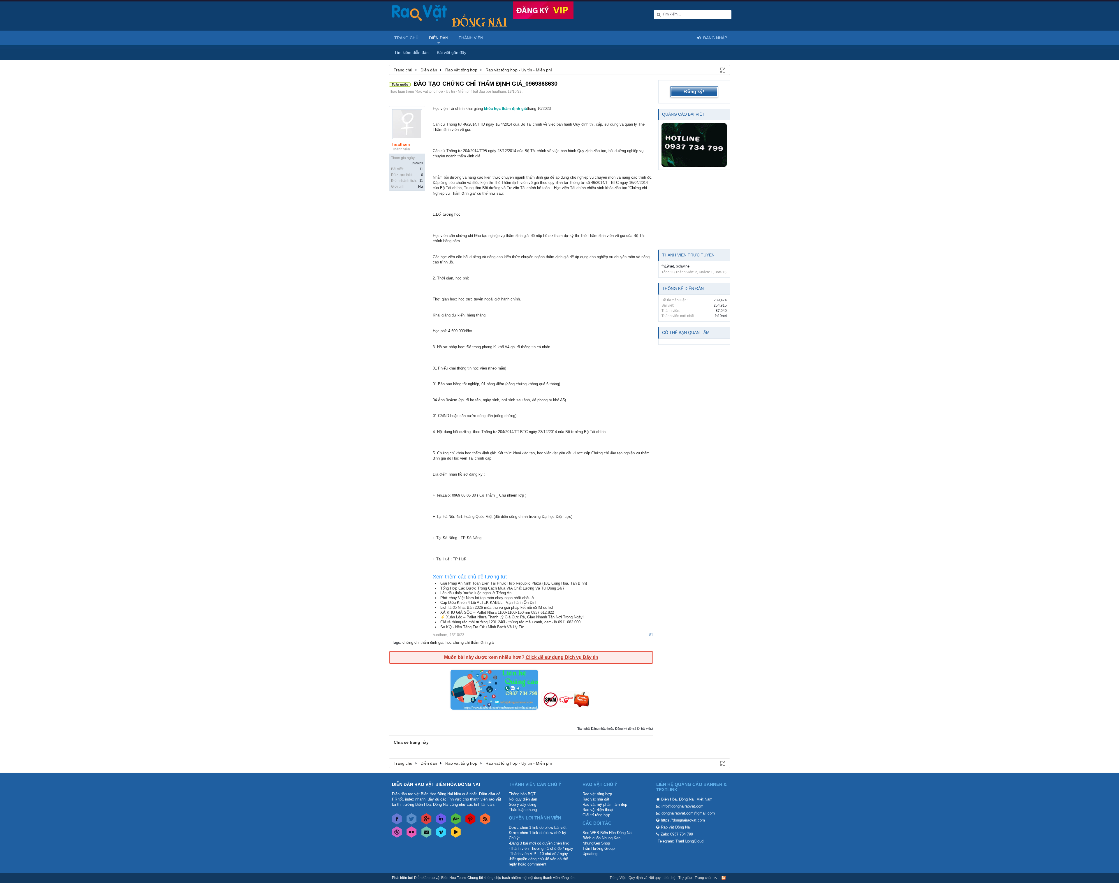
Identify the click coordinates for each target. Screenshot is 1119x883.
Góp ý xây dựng (522, 804)
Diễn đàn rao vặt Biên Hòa (435, 878)
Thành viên (471, 38)
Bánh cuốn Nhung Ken (601, 838)
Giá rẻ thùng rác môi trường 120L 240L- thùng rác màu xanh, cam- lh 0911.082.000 (510, 622)
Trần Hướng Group (599, 848)
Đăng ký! (694, 91)
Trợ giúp (685, 878)
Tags (396, 642)
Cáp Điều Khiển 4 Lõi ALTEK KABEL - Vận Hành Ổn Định (488, 602)
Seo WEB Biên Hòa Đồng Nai (607, 833)
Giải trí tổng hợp (596, 815)
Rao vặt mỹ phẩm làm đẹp (605, 804)
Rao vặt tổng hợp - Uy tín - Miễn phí (443, 91)
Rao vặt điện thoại (598, 810)
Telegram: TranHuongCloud (680, 841)
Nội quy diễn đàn (523, 799)
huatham (499, 91)
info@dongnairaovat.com (682, 806)
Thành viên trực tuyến (688, 255)
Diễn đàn (438, 38)
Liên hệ (669, 878)
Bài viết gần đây (451, 52)
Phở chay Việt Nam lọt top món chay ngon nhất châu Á (487, 598)
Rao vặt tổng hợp (597, 794)
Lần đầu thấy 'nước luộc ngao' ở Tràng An (475, 593)
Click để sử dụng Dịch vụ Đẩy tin (562, 657)
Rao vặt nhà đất (596, 799)
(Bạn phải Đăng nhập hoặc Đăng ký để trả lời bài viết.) (615, 728)
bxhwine (682, 266)
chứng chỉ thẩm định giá (422, 642)
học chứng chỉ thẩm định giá (470, 642)
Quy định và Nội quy (645, 878)
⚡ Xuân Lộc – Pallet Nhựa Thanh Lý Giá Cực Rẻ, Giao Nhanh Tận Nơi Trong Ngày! (512, 617)
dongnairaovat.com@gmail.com (688, 813)
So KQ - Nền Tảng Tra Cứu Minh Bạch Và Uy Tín (482, 627)
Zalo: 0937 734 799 (677, 834)
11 (421, 169)
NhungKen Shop (596, 843)
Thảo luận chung (523, 810)
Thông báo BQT (522, 794)
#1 (651, 635)
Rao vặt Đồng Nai (676, 827)
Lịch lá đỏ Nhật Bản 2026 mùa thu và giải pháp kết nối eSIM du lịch (497, 607)
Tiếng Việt (618, 878)
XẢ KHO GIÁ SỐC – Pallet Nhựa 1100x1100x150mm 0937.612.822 (497, 612)
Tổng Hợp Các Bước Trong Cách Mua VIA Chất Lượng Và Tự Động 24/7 (502, 588)
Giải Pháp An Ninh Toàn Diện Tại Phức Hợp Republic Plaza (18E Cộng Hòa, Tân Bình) (513, 583)
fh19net (667, 266)
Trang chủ (406, 38)
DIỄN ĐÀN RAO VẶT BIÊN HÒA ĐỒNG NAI (436, 784)
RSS (724, 878)
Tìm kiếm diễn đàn (411, 52)
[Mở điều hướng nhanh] (722, 70)
